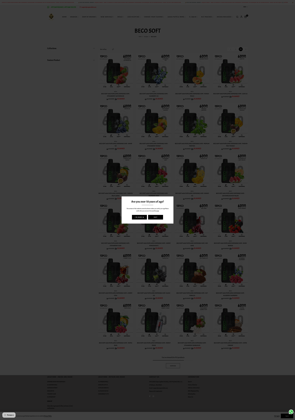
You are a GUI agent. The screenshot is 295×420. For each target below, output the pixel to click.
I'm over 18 (139, 217)
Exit (155, 217)
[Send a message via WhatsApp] (291, 412)
